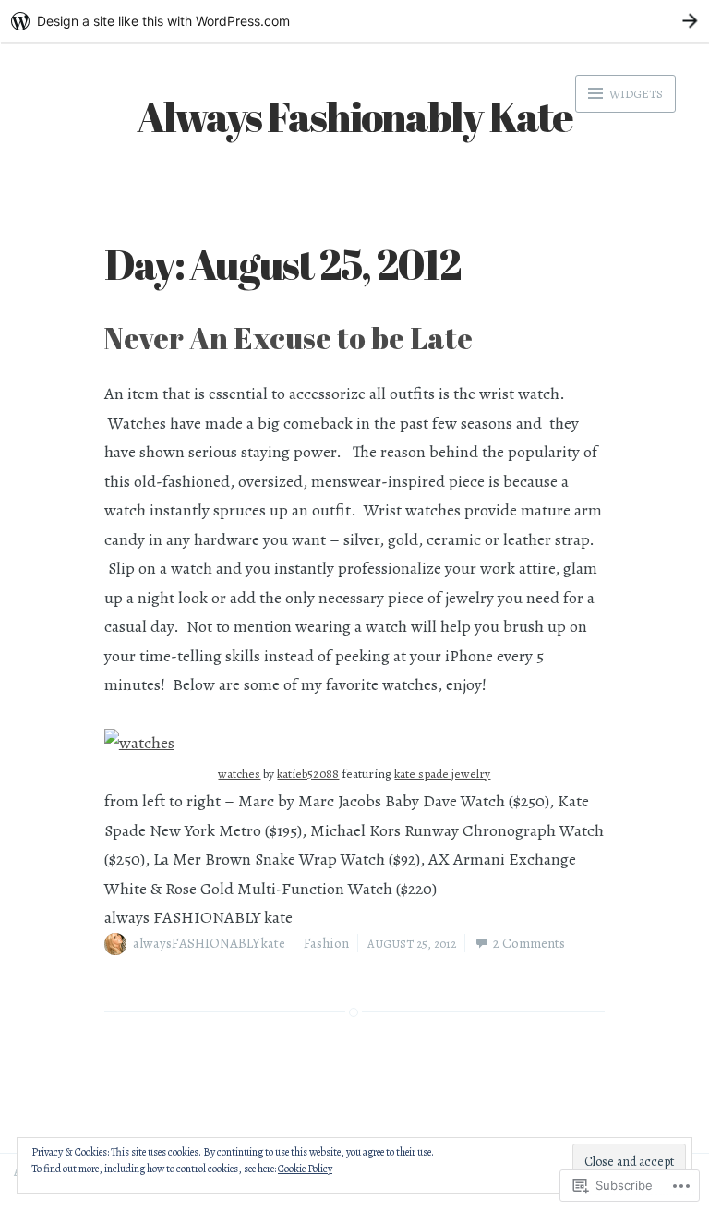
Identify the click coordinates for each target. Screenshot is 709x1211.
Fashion (326, 943)
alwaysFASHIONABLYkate (209, 943)
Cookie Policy (305, 1168)
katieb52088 (308, 773)
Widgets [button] (635, 94)
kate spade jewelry (442, 773)
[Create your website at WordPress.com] (354, 21)
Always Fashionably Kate (354, 116)
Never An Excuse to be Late (288, 337)
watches (239, 773)
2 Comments (529, 943)
